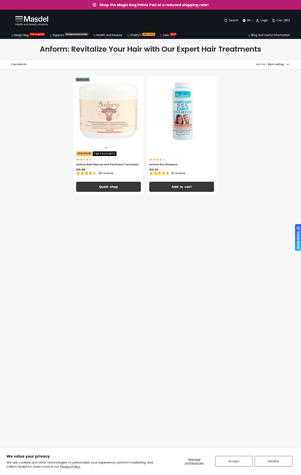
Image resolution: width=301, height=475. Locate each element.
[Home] (31, 21)
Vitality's (142, 35)
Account (262, 20)
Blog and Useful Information (270, 35)
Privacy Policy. (70, 466)
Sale (169, 35)
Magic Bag (29, 35)
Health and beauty (109, 35)
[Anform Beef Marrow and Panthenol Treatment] (85, 112)
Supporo (70, 35)
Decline (273, 461)
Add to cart (182, 187)
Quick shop (108, 187)
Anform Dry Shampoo (181, 135)
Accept (234, 461)
